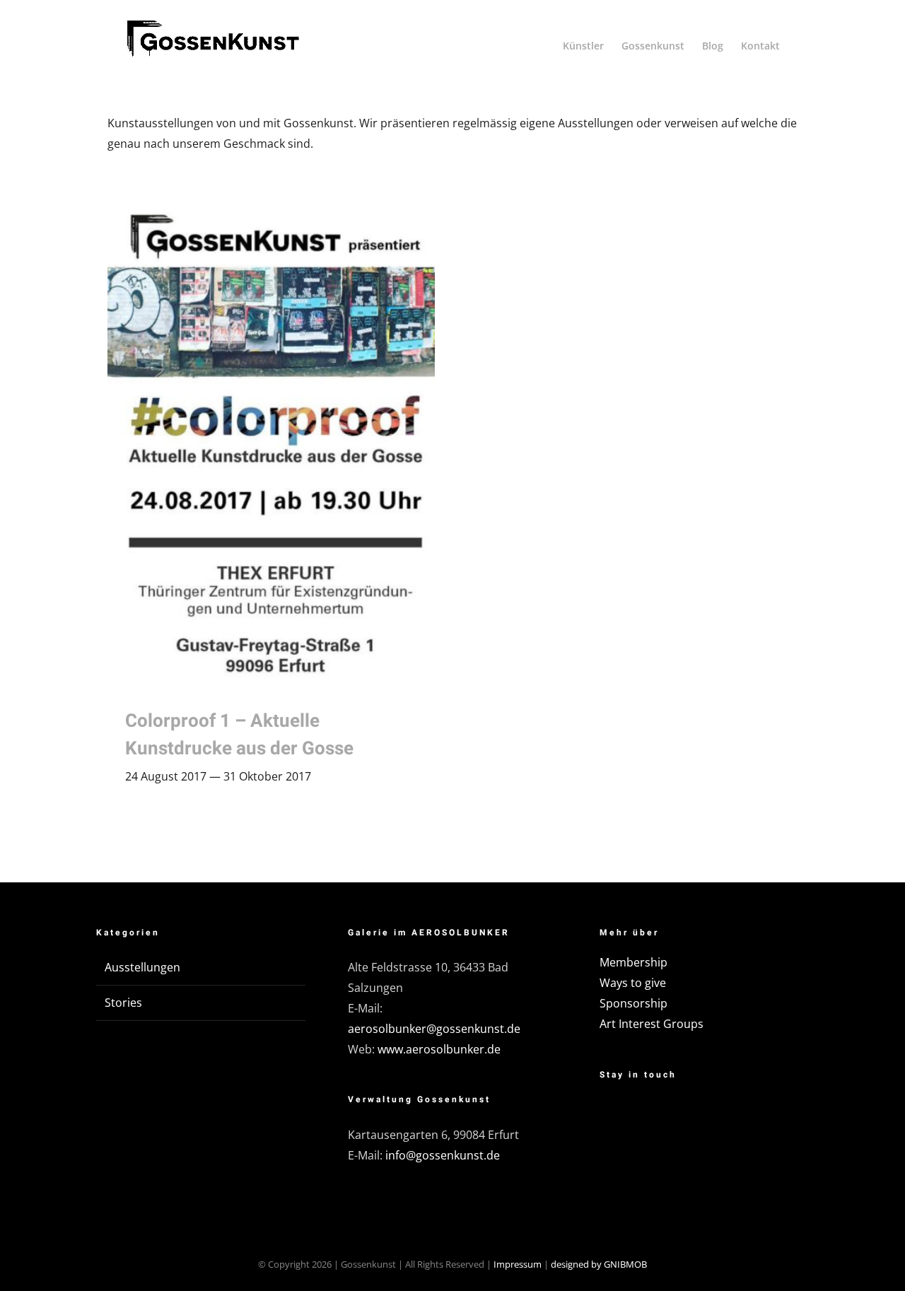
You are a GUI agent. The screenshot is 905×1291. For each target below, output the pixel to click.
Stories (123, 1002)
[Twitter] (650, 1115)
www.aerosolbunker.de (439, 1049)
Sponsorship (633, 1003)
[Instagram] (686, 1115)
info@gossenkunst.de (442, 1155)
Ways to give (633, 983)
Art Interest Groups (651, 1024)
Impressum (518, 1264)
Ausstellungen (142, 967)
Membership (633, 962)
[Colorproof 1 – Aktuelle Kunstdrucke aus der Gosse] (271, 443)
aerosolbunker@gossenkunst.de (434, 1028)
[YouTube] (722, 1115)
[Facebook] (614, 1115)
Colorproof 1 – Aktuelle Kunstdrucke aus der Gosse (239, 735)
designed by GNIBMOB (599, 1264)
